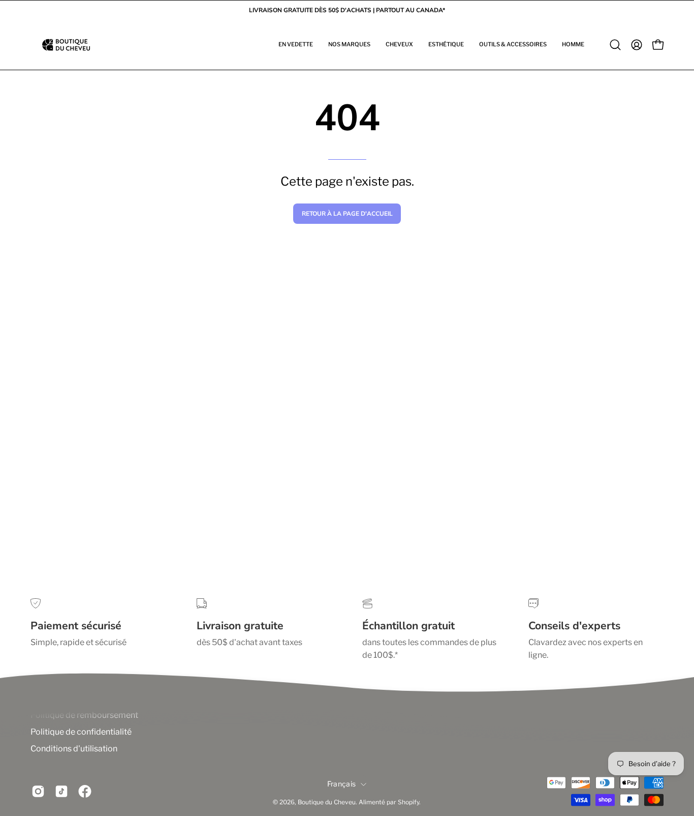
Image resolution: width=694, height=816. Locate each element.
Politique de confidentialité (81, 732)
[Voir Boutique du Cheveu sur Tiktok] (61, 791)
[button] (296, 45)
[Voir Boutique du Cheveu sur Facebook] (84, 791)
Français (341, 783)
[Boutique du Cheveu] (66, 44)
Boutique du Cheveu (327, 802)
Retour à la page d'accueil (347, 214)
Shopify (408, 802)
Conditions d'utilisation (73, 748)
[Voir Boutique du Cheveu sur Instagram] (38, 791)
